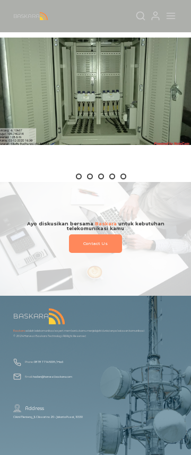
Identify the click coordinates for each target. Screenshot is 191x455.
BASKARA (26, 16)
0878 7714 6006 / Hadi (48, 361)
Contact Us (95, 243)
